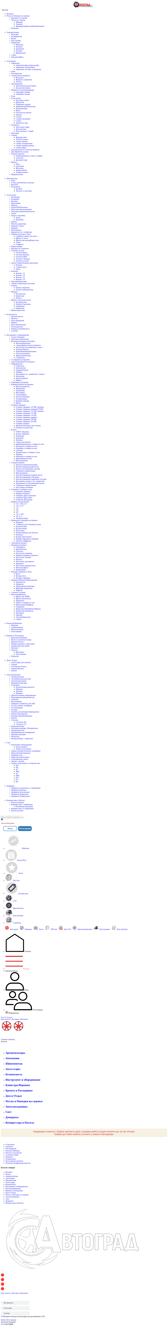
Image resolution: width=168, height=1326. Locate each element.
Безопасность (13, 1074)
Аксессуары (12, 1068)
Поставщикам (10, 1149)
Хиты (41, 929)
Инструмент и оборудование (22, 1079)
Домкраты (12, 1117)
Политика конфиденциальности (18, 1163)
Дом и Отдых (13, 1095)
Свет (8, 1111)
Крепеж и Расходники (19, 1090)
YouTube (7, 1313)
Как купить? (6, 1019)
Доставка (15, 1019)
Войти (3, 1320)
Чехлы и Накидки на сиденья (24, 1101)
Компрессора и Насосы (19, 1122)
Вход (10, 828)
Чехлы (8, 1174)
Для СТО (67, 929)
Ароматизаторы (15, 1052)
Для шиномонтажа (84, 929)
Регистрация (25, 828)
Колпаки (8, 1172)
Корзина (4, 1322)
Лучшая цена (10, 1159)
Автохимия (12, 1058)
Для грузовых (104, 929)
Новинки (28, 929)
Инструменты (8, 1303)
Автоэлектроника (16, 1106)
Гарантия (9, 1147)
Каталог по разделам (13, 1153)
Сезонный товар (11, 1155)
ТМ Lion (53, 929)
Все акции (14, 929)
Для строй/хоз (122, 929)
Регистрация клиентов (14, 1161)
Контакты (24, 1019)
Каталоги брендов (12, 1151)
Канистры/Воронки (17, 1085)
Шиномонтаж (14, 1063)
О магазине (9, 1144)
